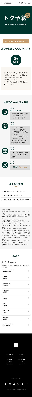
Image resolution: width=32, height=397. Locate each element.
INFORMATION (9, 354)
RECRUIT (22, 363)
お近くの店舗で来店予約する (14, 41)
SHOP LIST (9, 363)
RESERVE (22, 354)
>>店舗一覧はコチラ (18, 118)
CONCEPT (9, 361)
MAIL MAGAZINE (22, 359)
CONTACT (22, 357)
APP (22, 361)
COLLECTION (9, 357)
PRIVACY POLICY (16, 378)
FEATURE (9, 359)
